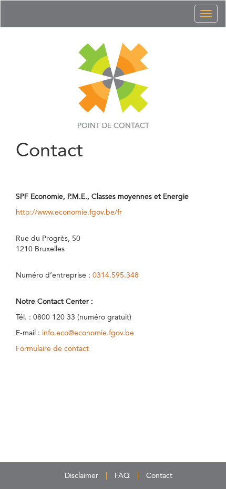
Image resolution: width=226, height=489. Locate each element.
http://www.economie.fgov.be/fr (69, 212)
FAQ (122, 476)
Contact (159, 476)
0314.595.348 (116, 275)
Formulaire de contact (52, 349)
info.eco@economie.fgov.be (88, 333)
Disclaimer (81, 476)
